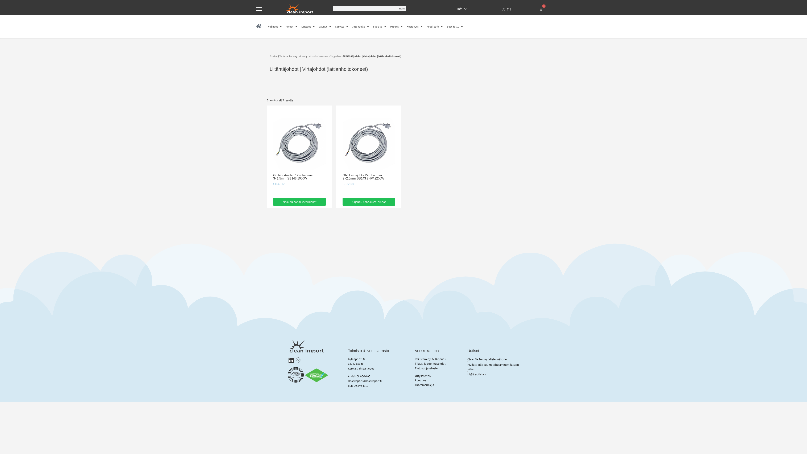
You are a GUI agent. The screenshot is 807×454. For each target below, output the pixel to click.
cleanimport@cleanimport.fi (365, 381)
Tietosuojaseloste (426, 368)
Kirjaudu (440, 359)
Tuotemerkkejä (424, 385)
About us (420, 380)
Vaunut (323, 26)
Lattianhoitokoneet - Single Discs (325, 56)
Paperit (394, 26)
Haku (402, 8)
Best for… (453, 26)
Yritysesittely (423, 376)
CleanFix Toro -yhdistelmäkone (487, 359)
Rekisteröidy (423, 359)
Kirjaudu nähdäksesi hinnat (299, 202)
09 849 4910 (361, 386)
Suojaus (377, 26)
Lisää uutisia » (477, 374)
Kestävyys (413, 26)
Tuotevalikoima (287, 56)
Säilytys (339, 26)
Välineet (273, 26)
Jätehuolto (358, 26)
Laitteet (306, 26)
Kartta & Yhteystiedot (361, 368)
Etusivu (274, 56)
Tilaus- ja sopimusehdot (430, 364)
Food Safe (433, 26)
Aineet (289, 26)
